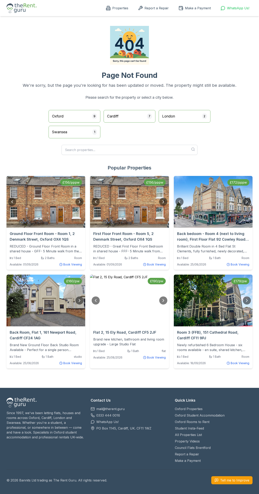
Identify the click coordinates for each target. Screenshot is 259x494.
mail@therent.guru (110, 409)
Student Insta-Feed (189, 428)
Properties (120, 8)
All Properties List (188, 435)
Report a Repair (156, 8)
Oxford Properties (189, 409)
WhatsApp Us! (238, 8)
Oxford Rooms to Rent (192, 422)
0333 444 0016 (108, 415)
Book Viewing (72, 264)
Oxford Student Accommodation (200, 415)
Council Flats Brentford (193, 448)
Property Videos (187, 441)
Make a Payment (198, 8)
